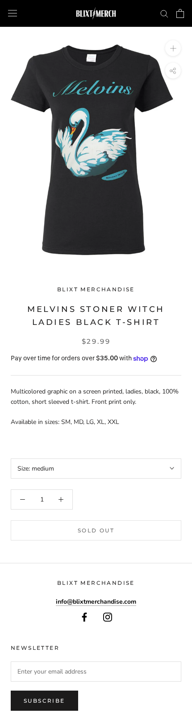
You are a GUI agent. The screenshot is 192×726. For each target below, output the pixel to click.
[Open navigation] (12, 13)
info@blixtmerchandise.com (96, 601)
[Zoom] (173, 48)
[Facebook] (84, 617)
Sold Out (96, 530)
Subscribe (44, 700)
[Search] (164, 13)
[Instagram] (107, 617)
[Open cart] (180, 13)
